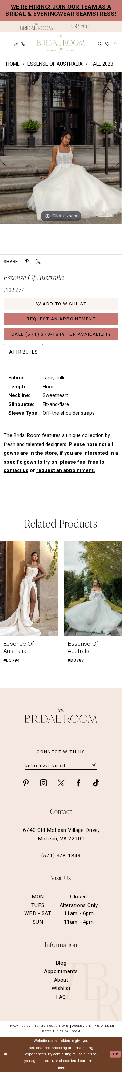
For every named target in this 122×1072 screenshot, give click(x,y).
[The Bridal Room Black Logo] (36, 26)
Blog (61, 963)
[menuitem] (7, 44)
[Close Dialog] (5, 1054)
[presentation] (29, 588)
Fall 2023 (102, 64)
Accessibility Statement (94, 1026)
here (60, 1067)
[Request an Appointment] (16, 44)
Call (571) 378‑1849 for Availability (61, 334)
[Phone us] (23, 44)
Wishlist (61, 988)
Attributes (23, 352)
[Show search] (100, 44)
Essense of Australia (55, 64)
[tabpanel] (61, 148)
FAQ (61, 997)
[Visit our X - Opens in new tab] (61, 783)
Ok (115, 1054)
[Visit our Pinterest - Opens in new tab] (26, 783)
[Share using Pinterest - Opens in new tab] (27, 261)
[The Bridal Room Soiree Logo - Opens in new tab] (80, 26)
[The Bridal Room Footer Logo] (61, 715)
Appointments (61, 971)
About (61, 980)
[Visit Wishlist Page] (107, 44)
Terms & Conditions (51, 1026)
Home (13, 64)
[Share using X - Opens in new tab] (38, 261)
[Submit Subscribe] (94, 765)
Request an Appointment (61, 318)
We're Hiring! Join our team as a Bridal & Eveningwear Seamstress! (60, 10)
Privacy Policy (18, 1026)
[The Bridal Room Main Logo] (61, 44)
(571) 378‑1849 (61, 856)
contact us (16, 471)
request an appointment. (65, 471)
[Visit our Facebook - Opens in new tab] (78, 783)
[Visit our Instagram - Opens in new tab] (43, 783)
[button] (7, 44)
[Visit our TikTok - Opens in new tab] (96, 783)
